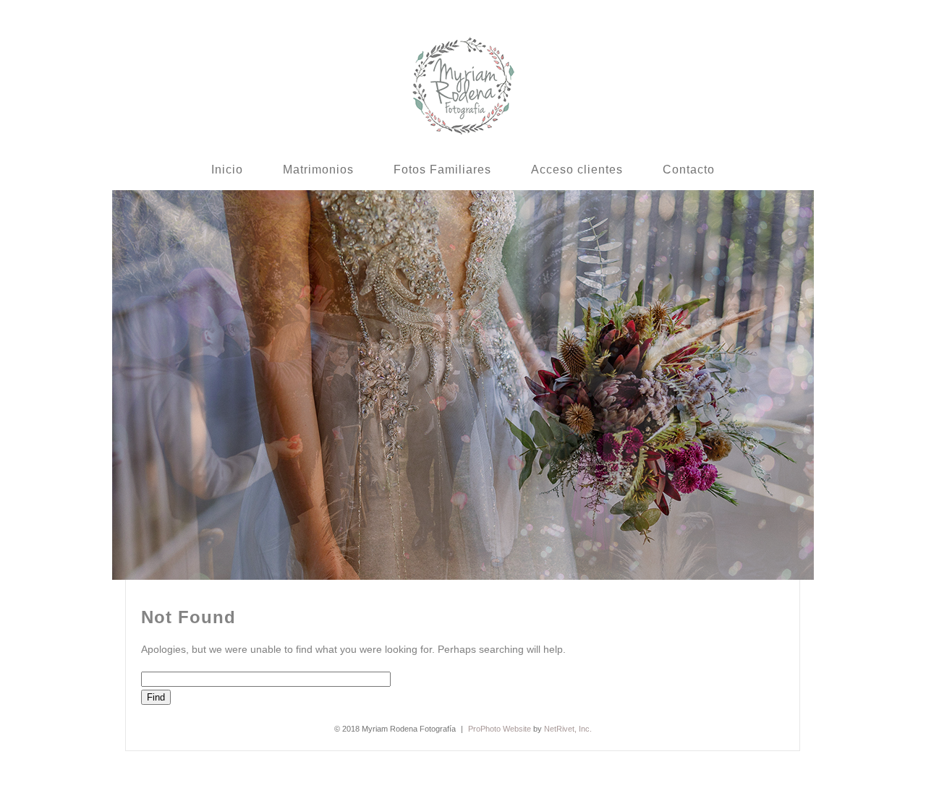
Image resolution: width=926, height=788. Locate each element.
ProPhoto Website (499, 728)
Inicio (227, 170)
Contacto (689, 170)
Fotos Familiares (442, 170)
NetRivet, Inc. (568, 728)
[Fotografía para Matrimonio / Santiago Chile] (463, 133)
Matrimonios (318, 170)
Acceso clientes (577, 170)
